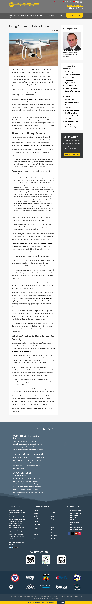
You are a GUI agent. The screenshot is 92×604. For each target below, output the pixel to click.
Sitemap (69, 596)
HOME (10, 15)
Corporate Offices (71, 88)
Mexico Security (70, 127)
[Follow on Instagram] (79, 533)
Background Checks (72, 102)
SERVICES (24, 15)
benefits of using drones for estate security (38, 145)
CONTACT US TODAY (71, 154)
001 (41, 15)
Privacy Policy (78, 596)
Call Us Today (75, 5)
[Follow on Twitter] (72, 533)
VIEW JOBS (61, 602)
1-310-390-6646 (75, 8)
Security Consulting (72, 110)
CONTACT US (74, 15)
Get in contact (68, 51)
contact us (33, 408)
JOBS (60, 15)
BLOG (45, 15)
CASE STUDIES (33, 15)
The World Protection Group (22, 244)
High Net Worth (70, 83)
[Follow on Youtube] (76, 533)
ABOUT (16, 15)
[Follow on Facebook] (69, 533)
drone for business (45, 298)
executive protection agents (31, 99)
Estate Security (70, 85)
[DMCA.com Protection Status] (13, 548)
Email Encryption (71, 113)
